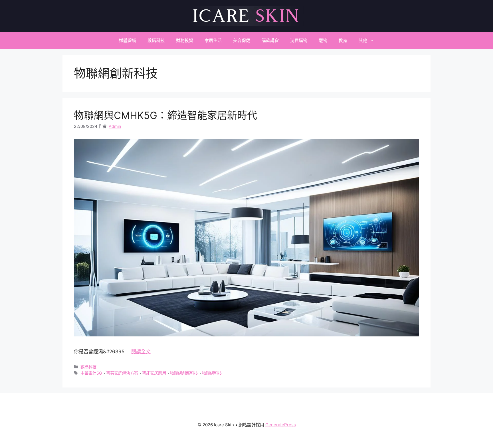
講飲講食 (270, 40)
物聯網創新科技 (184, 373)
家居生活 (213, 40)
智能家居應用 (154, 373)
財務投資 (184, 40)
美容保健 (241, 40)
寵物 (323, 40)
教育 (343, 40)
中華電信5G (91, 373)
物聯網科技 (212, 373)
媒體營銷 (127, 40)
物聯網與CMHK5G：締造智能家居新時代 (165, 115)
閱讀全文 (141, 351)
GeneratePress (280, 424)
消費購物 (298, 40)
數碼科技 (156, 40)
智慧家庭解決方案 (122, 373)
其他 (363, 40)
